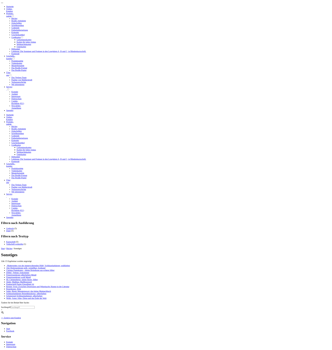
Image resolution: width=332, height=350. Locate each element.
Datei (8, 231)
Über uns (8, 181)
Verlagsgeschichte (18, 82)
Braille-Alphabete (18, 21)
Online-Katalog (9, 10)
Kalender (15, 32)
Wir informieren (17, 84)
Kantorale (15, 54)
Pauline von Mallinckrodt (21, 80)
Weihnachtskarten (24, 44)
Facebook (10, 331)
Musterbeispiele (17, 66)
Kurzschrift (10, 242)
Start (3, 248)
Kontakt (14, 92)
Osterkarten (21, 47)
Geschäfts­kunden (10, 165)
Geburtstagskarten (24, 40)
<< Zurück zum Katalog (11, 318)
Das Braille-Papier (18, 70)
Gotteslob (15, 28)
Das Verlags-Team (18, 77)
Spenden (9, 110)
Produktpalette (17, 61)
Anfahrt (14, 94)
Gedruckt (10, 228)
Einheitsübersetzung (19, 30)
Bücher (14, 18)
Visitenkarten (16, 63)
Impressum (15, 96)
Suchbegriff (6, 307)
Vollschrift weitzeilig (14, 244)
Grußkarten (16, 37)
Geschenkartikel (18, 35)
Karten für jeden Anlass (26, 42)
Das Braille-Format (19, 68)
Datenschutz (16, 99)
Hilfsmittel (15, 49)
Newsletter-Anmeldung (16, 107)
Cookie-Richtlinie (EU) (17, 102)
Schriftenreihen (17, 25)
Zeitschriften (16, 23)
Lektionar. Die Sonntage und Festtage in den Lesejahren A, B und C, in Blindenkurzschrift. (48, 51)
